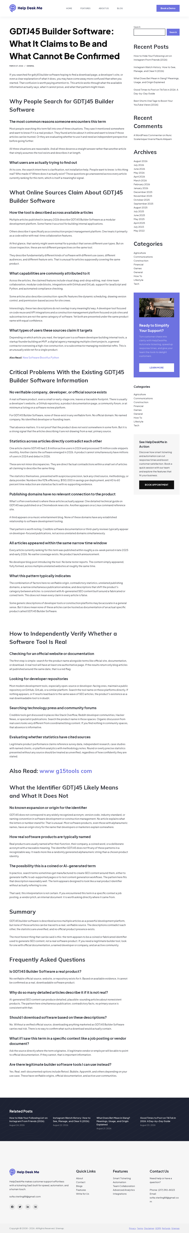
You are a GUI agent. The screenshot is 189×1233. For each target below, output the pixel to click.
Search (137, 27)
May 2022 (139, 230)
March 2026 (140, 180)
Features (85, 8)
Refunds (166, 1228)
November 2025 (143, 195)
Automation (119, 1182)
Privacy (132, 1228)
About (79, 1178)
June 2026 (139, 168)
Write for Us (82, 1193)
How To (138, 276)
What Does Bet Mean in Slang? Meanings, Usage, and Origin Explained (113, 1121)
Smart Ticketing (122, 1178)
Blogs (79, 1185)
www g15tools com (65, 770)
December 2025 (143, 191)
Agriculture (140, 252)
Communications (143, 256)
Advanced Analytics (124, 1189)
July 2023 (139, 226)
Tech (136, 283)
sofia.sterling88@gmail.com (25, 1196)
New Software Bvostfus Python (41, 357)
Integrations (120, 1193)
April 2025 (139, 222)
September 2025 (143, 203)
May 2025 (139, 219)
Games (138, 268)
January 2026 (141, 188)
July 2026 (139, 164)
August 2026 (140, 161)
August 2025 (140, 207)
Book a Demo (168, 8)
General (30, 66)
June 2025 (139, 215)
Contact (80, 1182)
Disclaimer (149, 1228)
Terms (140, 1228)
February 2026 (142, 184)
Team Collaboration (124, 1185)
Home (69, 8)
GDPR (158, 1228)
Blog (120, 8)
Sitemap (60, 1228)
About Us (104, 8)
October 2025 (142, 199)
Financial (138, 264)
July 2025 (139, 211)
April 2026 (139, 176)
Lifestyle (138, 279)
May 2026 (139, 172)
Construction (141, 260)
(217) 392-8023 (166, 1189)
